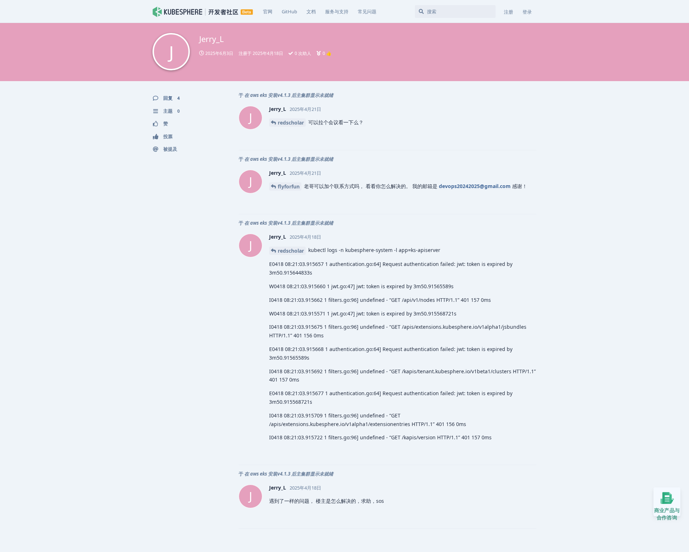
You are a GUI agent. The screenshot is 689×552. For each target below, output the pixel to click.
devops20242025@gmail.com (475, 186)
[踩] (513, 137)
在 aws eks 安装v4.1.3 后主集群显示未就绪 (288, 95)
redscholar (291, 122)
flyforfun (289, 186)
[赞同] (498, 137)
